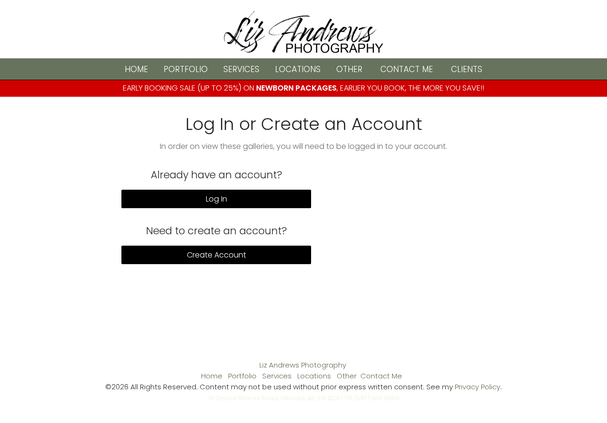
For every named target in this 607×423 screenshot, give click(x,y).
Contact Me (406, 69)
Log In (216, 198)
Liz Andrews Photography (302, 365)
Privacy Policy (477, 387)
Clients (466, 69)
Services (241, 69)
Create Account (216, 254)
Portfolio (186, 69)
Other (349, 69)
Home (136, 69)
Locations (298, 69)
